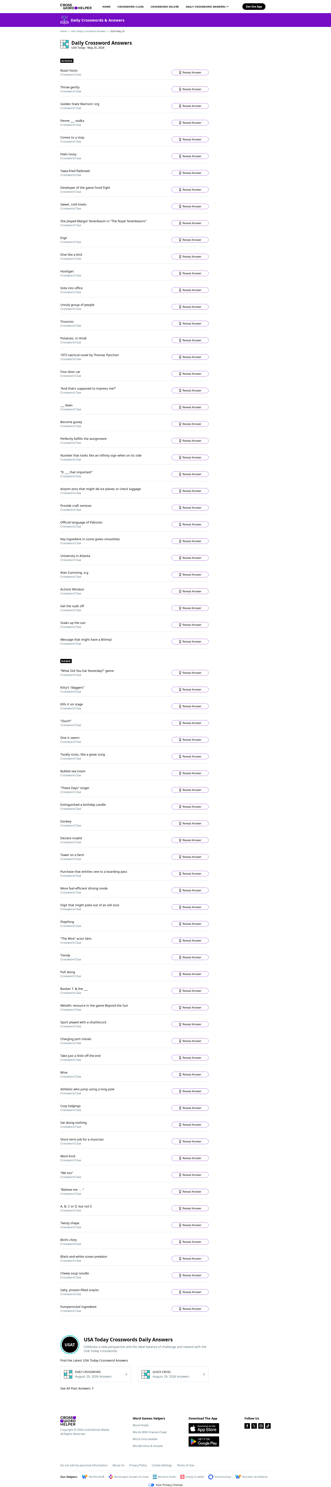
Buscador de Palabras (255, 1476)
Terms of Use (185, 1465)
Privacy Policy (138, 1465)
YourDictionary (222, 1476)
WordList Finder (167, 1476)
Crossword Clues (130, 6)
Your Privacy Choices (169, 1485)
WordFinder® (96, 1476)
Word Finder (141, 1425)
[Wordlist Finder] (68, 1421)
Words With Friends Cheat (150, 1432)
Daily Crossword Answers (206, 6)
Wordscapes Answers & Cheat (131, 1476)
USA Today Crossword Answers (88, 31)
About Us (118, 1465)
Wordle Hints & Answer (148, 1446)
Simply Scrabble (194, 1476)
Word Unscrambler (145, 1439)
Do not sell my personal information (84, 1465)
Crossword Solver (165, 6)
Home (106, 6)
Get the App (254, 6)
